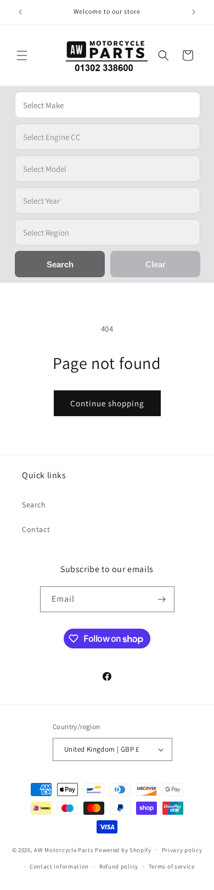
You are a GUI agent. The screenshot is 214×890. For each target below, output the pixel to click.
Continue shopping (107, 403)
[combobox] (107, 105)
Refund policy (118, 866)
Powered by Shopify (123, 849)
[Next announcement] (194, 12)
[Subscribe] (162, 599)
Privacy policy (182, 850)
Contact (36, 529)
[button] (22, 55)
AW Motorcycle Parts (63, 849)
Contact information (59, 866)
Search (34, 505)
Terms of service (172, 866)
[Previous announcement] (20, 12)
